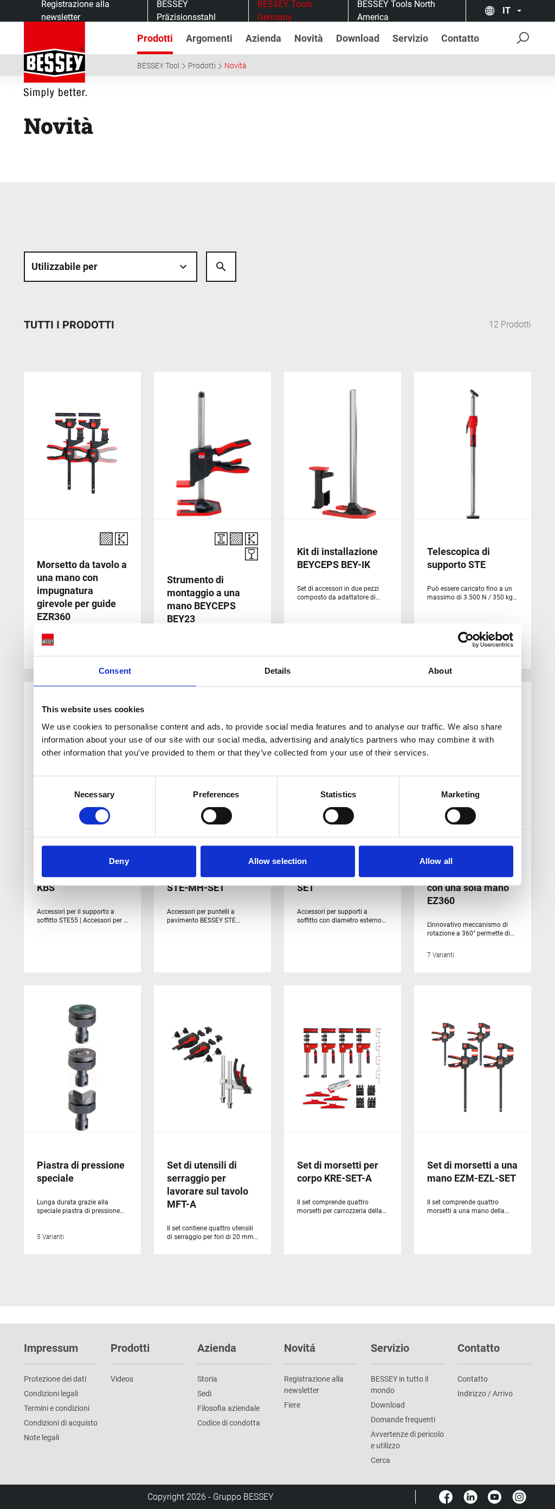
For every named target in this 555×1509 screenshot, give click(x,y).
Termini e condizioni (56, 1408)
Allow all (436, 861)
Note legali (41, 1437)
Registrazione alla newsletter (314, 1385)
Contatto (472, 1379)
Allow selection (277, 861)
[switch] (216, 815)
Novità (235, 65)
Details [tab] (277, 670)
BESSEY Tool (158, 65)
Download (388, 1405)
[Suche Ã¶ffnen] (221, 267)
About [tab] (440, 670)
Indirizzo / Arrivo (485, 1393)
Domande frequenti (403, 1419)
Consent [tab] (115, 670)
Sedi (204, 1393)
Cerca (380, 1460)
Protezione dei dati (55, 1379)
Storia (207, 1379)
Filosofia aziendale (228, 1408)
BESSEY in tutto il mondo (399, 1385)
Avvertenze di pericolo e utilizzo (407, 1440)
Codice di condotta (228, 1422)
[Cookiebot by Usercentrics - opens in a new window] (465, 639)
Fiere (292, 1405)
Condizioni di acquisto (61, 1422)
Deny (118, 861)
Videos (122, 1379)
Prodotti (202, 65)
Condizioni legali (51, 1393)
